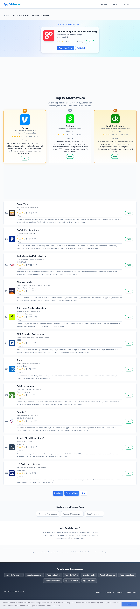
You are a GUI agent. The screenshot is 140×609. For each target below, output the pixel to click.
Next (84, 493)
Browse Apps (109, 592)
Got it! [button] (129, 604)
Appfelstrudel (12, 4)
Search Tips (129, 4)
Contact (119, 592)
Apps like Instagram (34, 575)
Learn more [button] (56, 605)
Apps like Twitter (71, 580)
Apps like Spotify (53, 575)
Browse (104, 4)
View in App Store (65, 48)
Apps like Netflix (89, 575)
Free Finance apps (94, 514)
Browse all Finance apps (48, 514)
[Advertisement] (70, 73)
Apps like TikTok (71, 575)
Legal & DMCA (131, 592)
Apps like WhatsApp (14, 575)
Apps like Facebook (52, 580)
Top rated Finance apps (72, 514)
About (116, 4)
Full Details (81, 48)
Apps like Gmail (89, 580)
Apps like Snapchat (107, 575)
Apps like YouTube (127, 575)
